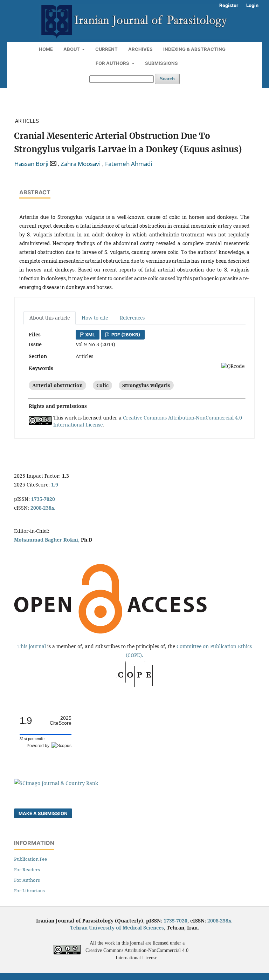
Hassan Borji (31, 164)
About (72, 49)
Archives (140, 49)
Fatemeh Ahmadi (128, 164)
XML (90, 334)
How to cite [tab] (95, 317)
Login (252, 5)
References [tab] (132, 317)
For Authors (113, 63)
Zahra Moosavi (81, 164)
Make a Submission (43, 813)
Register (228, 5)
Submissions (161, 63)
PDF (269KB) (125, 334)
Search (167, 78)
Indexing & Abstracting (194, 49)
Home (46, 49)
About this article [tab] (49, 317)
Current (106, 49)
